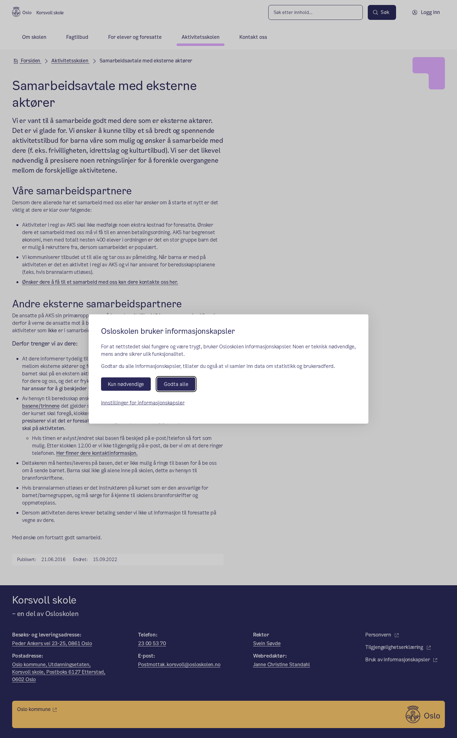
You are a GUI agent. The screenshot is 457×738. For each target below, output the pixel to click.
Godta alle (176, 384)
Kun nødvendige (126, 384)
